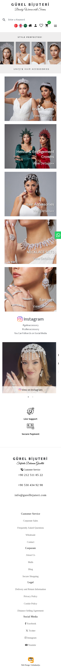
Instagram (31, 638)
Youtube (32, 645)
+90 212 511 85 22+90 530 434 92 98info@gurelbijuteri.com (30, 485)
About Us (30, 555)
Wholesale (30, 535)
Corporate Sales (30, 520)
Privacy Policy (30, 596)
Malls (30, 562)
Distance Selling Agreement (30, 610)
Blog (30, 569)
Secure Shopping (30, 576)
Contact (30, 542)
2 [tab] (32, 396)
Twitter (31, 630)
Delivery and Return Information (30, 589)
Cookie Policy (30, 603)
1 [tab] (28, 396)
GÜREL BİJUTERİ (30, 4)
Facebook (31, 623)
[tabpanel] (30, 368)
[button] (4, 52)
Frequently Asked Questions (30, 528)
